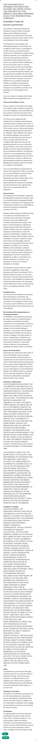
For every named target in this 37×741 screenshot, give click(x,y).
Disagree (5, 737)
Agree (5, 734)
